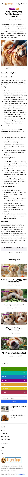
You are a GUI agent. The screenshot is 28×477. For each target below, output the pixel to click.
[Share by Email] (21, 252)
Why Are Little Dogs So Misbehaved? (14, 329)
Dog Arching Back (20, 247)
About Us (3, 430)
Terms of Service (5, 439)
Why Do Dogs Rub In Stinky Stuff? (14, 353)
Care (14, 372)
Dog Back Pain (13, 249)
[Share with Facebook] (16, 252)
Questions (12, 8)
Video (14, 392)
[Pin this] (19, 252)
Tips (17, 8)
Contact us (4, 433)
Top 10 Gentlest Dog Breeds (18, 415)
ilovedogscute (21, 474)
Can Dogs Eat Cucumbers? (14, 305)
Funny (14, 376)
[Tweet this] (18, 252)
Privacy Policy (5, 436)
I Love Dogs (11, 19)
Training (14, 388)
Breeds (14, 369)
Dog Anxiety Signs (7, 247)
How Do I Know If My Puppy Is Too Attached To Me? (14, 281)
